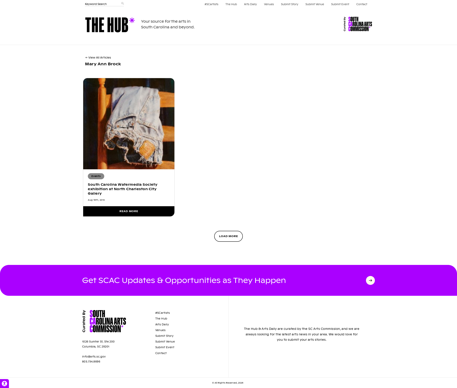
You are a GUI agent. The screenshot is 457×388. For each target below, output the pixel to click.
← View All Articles (98, 57)
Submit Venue (314, 4)
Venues (269, 4)
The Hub (231, 4)
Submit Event (340, 4)
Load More (228, 236)
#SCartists (211, 4)
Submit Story (289, 4)
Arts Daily (250, 4)
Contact (361, 4)
